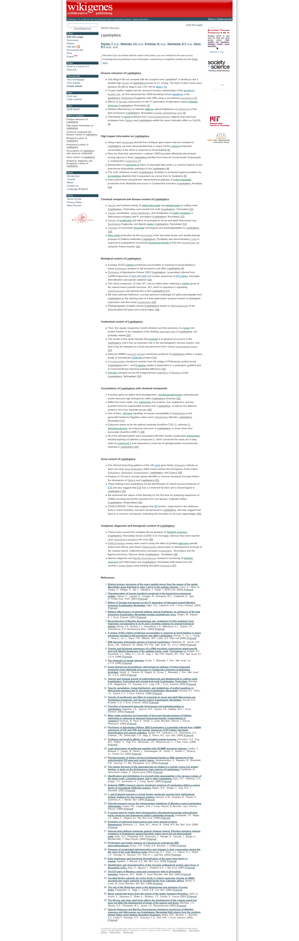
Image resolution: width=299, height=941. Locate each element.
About (70, 182)
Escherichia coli (190, 242)
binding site (114, 94)
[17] (167, 291)
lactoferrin (189, 90)
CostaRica (131, 161)
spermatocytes (167, 331)
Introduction (73, 176)
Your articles (73, 82)
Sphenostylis (150, 547)
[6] (168, 149)
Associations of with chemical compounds (80, 152)
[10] (110, 187)
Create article (74, 86)
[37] (174, 565)
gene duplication (134, 469)
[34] (199, 513)
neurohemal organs (186, 346)
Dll (155, 506)
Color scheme (74, 99)
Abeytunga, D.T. (176, 43)
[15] (138, 246)
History (70, 43)
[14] (110, 231)
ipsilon (150, 224)
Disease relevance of (77, 120)
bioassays (165, 565)
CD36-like (137, 357)
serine (127, 116)
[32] (124, 491)
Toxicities (113, 227)
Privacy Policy (74, 202)
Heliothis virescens (177, 532)
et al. (116, 44)
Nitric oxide (114, 235)
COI (134, 276)
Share (70, 69)
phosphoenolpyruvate (170, 394)
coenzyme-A (132, 164)
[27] (122, 420)
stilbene (149, 109)
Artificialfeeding (116, 543)
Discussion (73, 40)
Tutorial (71, 179)
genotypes (127, 142)
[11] (191, 209)
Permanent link (75, 50)
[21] (110, 350)
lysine (186, 328)
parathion (185, 213)
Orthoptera (114, 472)
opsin (157, 465)
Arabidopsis (178, 413)
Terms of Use (74, 199)
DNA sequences (179, 305)
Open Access (74, 205)
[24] (139, 376)
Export (70, 56)
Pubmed (188, 589)
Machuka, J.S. (129, 43)
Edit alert (72, 46)
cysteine (174, 146)
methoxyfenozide (151, 205)
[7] (139, 161)
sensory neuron (136, 354)
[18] (154, 302)
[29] (136, 446)
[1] (165, 86)
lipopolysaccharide (159, 242)
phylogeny (179, 465)
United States (125, 565)
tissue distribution (140, 213)
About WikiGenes (179, 930)
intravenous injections (126, 539)
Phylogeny (113, 272)
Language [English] (77, 189)
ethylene (127, 413)
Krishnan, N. (152, 43)
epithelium (162, 372)
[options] (86, 28)
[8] (167, 168)
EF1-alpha (182, 276)
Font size (72, 96)
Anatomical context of (77, 145)
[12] (182, 216)
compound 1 (124, 443)
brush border (118, 361)
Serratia (123, 101)
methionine (145, 402)
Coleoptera (166, 550)
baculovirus (187, 98)
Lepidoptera (133, 73)
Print (69, 53)
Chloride (112, 372)
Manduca (176, 372)
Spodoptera (127, 98)
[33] (140, 502)
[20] (128, 335)
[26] (149, 409)
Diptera (129, 120)
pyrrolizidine (114, 176)
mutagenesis (144, 302)
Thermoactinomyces (158, 116)
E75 (110, 487)
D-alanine (140, 365)
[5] (109, 124)
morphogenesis (116, 291)
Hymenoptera (141, 472)
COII (143, 276)
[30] (180, 472)
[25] (178, 398)
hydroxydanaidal (182, 179)
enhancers (184, 109)
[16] (149, 279)
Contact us (73, 185)
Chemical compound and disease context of (81, 133)
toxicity (125, 83)
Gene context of (80, 157)
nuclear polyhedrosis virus (168, 112)
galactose (183, 543)
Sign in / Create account (220, 19)
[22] (154, 357)
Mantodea (126, 472)
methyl (175, 213)
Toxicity (112, 205)
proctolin (153, 339)
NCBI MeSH (73, 109)
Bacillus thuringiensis (144, 558)
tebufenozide (173, 205)
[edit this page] (194, 25)
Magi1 (160, 86)
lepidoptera (139, 83)
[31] (157, 480)
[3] (148, 105)
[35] (151, 539)
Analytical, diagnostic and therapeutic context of (79, 163)
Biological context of (76, 139)
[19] (157, 309)
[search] (78, 28)
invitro (193, 239)
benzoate (139, 227)
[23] (163, 368)
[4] (184, 112)
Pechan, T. (107, 43)
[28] (142, 432)
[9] (185, 176)
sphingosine (193, 435)
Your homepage (75, 79)
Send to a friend (75, 66)
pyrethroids (125, 220)
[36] (176, 554)
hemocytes (146, 235)
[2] (195, 98)
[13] (185, 224)
